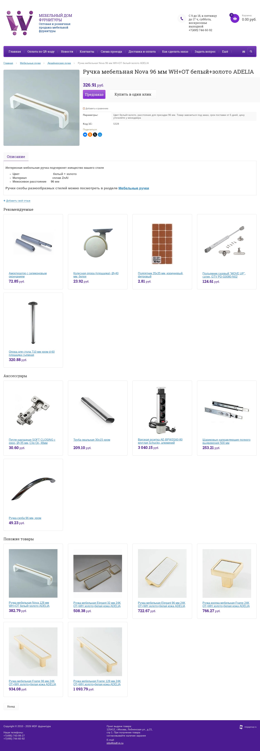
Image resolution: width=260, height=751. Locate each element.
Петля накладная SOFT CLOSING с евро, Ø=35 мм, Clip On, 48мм (32, 441)
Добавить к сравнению (97, 108)
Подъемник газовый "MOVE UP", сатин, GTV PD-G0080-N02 (224, 275)
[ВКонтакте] (85, 134)
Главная (15, 51)
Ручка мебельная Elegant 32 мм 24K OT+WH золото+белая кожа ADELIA (97, 604)
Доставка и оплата (142, 51)
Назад (11, 706)
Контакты (87, 51)
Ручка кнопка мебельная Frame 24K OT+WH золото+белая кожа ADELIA (226, 604)
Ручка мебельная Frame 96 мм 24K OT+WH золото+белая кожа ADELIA (32, 683)
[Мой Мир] (100, 134)
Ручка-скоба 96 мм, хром (25, 518)
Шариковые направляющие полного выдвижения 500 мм (226, 441)
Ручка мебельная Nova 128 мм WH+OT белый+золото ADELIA (29, 604)
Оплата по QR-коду (40, 51)
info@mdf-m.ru (115, 743)
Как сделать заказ (175, 51)
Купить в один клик (133, 94)
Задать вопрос (205, 51)
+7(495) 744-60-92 (200, 30)
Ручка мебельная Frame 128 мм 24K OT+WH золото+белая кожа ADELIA (97, 683)
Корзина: (243, 18)
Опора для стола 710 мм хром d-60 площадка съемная (32, 353)
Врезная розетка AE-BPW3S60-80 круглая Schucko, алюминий (160, 441)
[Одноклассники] (90, 134)
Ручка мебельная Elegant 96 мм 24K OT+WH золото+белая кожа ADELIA (161, 604)
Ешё (225, 51)
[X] (95, 134)
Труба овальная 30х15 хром (91, 439)
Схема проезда (111, 51)
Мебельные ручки (134, 188)
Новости (67, 51)
